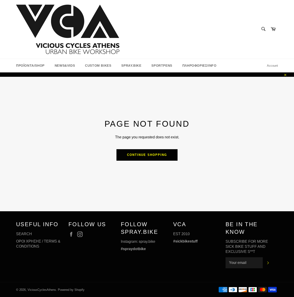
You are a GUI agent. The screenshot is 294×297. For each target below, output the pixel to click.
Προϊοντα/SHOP (30, 65)
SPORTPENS (161, 65)
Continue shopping (147, 155)
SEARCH (24, 234)
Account (272, 65)
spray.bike (147, 241)
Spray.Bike (131, 65)
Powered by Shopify (71, 289)
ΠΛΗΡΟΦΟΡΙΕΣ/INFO (199, 65)
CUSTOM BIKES (98, 65)
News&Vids (65, 65)
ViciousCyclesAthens (42, 289)
